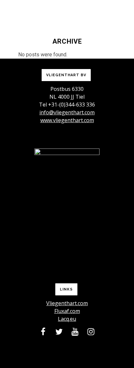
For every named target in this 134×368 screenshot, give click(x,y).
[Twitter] (59, 333)
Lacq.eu (67, 318)
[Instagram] (91, 333)
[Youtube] (75, 333)
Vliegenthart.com (67, 303)
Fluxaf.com (67, 311)
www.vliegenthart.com (67, 120)
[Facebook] (43, 333)
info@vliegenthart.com (67, 112)
